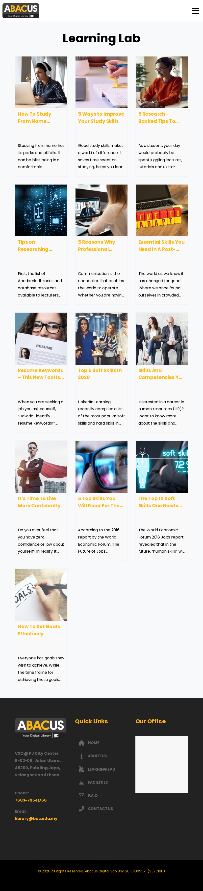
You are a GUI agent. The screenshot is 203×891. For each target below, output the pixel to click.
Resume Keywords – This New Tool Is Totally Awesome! (40, 377)
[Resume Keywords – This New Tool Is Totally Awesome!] (41, 338)
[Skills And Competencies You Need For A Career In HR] (162, 338)
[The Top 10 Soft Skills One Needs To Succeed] (162, 467)
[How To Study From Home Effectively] (41, 82)
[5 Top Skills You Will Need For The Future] (101, 467)
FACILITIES (98, 782)
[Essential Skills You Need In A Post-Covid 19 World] (162, 210)
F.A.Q (93, 795)
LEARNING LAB (101, 769)
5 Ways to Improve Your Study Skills (101, 118)
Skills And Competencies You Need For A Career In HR (161, 381)
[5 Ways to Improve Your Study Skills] (101, 82)
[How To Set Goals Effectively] (41, 595)
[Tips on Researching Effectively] (41, 210)
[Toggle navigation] (196, 10)
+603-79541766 (31, 800)
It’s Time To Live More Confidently (39, 502)
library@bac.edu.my (36, 818)
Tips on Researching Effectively (33, 249)
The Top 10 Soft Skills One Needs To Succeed (158, 505)
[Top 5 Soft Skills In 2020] (101, 338)
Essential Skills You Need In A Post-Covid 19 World (161, 249)
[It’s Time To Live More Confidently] (41, 467)
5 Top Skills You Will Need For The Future (98, 505)
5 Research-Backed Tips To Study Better (156, 121)
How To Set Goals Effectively (39, 630)
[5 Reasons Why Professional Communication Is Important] (101, 210)
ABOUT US (97, 755)
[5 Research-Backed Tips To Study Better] (162, 82)
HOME (93, 742)
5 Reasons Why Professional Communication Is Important (101, 253)
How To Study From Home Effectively (34, 121)
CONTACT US (100, 808)
